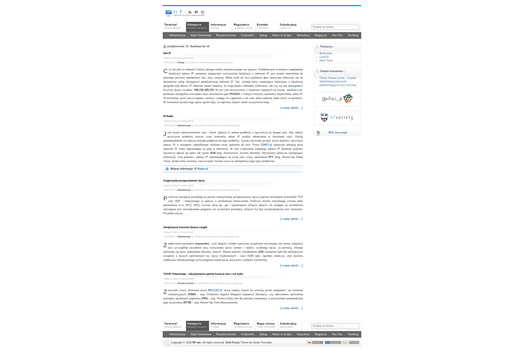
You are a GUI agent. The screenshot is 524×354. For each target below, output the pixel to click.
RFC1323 (213, 290)
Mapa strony (266, 325)
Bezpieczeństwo (226, 35)
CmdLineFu (247, 35)
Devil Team (326, 60)
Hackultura (303, 35)
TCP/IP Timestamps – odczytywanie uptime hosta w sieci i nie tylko (203, 273)
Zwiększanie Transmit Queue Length (185, 227)
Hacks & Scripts (282, 35)
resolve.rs (293, 90)
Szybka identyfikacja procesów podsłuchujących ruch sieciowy (338, 82)
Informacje (218, 26)
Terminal (172, 26)
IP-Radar (168, 116)
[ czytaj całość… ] (291, 107)
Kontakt (263, 26)
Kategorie (197, 26)
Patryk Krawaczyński (332, 78)
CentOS (324, 57)
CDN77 (265, 144)
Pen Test (337, 35)
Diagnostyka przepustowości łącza (183, 180)
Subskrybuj (288, 26)
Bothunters (326, 53)
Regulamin (243, 26)
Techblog (353, 35)
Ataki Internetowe (201, 35)
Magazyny (321, 35)
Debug (263, 35)
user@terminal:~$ (177, 46)
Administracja (177, 35)
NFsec (196, 342)
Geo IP (167, 53)
